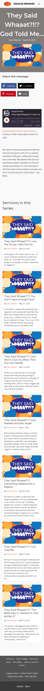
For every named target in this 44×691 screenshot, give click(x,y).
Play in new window (26, 131)
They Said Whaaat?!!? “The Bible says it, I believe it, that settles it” (21, 613)
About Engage (22, 659)
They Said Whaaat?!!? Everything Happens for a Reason (19, 483)
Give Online (17, 662)
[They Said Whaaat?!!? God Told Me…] (22, 533)
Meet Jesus (34, 659)
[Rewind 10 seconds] (13, 121)
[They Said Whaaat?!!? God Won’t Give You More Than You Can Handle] (22, 343)
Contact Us (10, 659)
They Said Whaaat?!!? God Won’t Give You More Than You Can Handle (20, 359)
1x (17, 121)
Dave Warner (15, 40)
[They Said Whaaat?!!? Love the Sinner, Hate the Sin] (22, 227)
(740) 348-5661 (31, 676)
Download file (8, 131)
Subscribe (28, 125)
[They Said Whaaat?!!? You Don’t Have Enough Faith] (22, 282)
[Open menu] (39, 4)
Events (22, 665)
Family (8, 662)
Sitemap (20, 686)
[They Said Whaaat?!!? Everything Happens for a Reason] (22, 466)
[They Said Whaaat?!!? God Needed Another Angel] (22, 406)
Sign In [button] (27, 686)
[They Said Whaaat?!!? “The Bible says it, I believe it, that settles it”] (22, 596)
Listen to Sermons (31, 662)
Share (37, 125)
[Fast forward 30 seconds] (23, 121)
